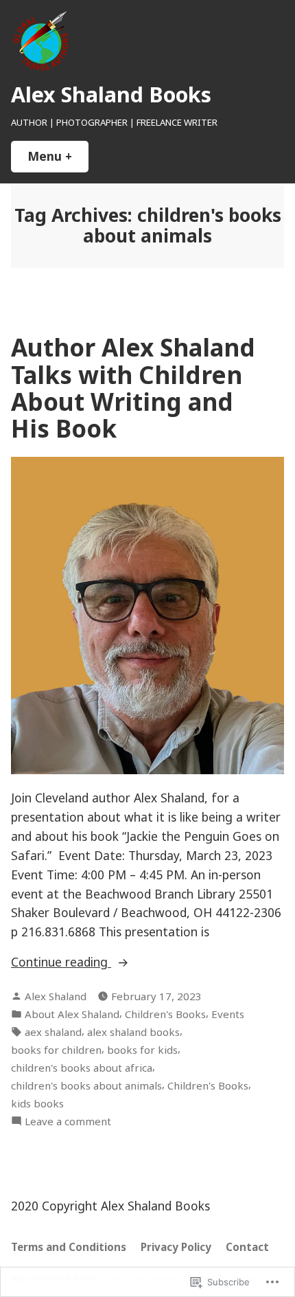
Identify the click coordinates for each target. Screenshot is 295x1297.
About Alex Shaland (72, 1014)
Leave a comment (68, 1121)
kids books (37, 1103)
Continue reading (61, 962)
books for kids (142, 1050)
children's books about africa (81, 1067)
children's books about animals (86, 1085)
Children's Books (165, 1014)
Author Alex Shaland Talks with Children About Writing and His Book (133, 387)
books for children (56, 1050)
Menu (57, 156)
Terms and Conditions (68, 1247)
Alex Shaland (55, 996)
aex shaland (53, 1032)
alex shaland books (133, 1032)
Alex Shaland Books (111, 94)
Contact (247, 1247)
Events (227, 1014)
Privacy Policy (176, 1247)
